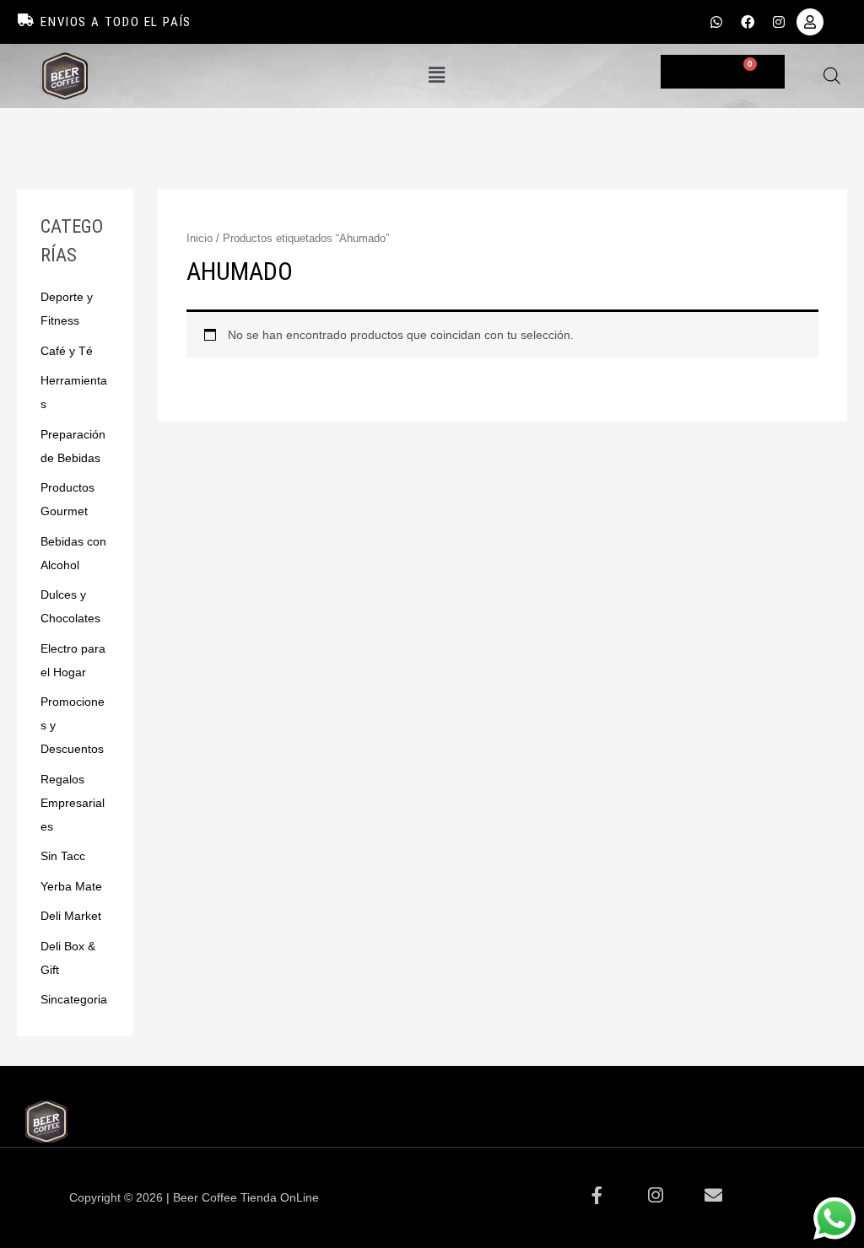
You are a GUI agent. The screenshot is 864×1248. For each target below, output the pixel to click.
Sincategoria (73, 999)
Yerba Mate (71, 886)
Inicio (199, 238)
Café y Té (66, 351)
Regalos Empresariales (72, 802)
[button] (436, 76)
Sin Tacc (62, 856)
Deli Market (70, 916)
